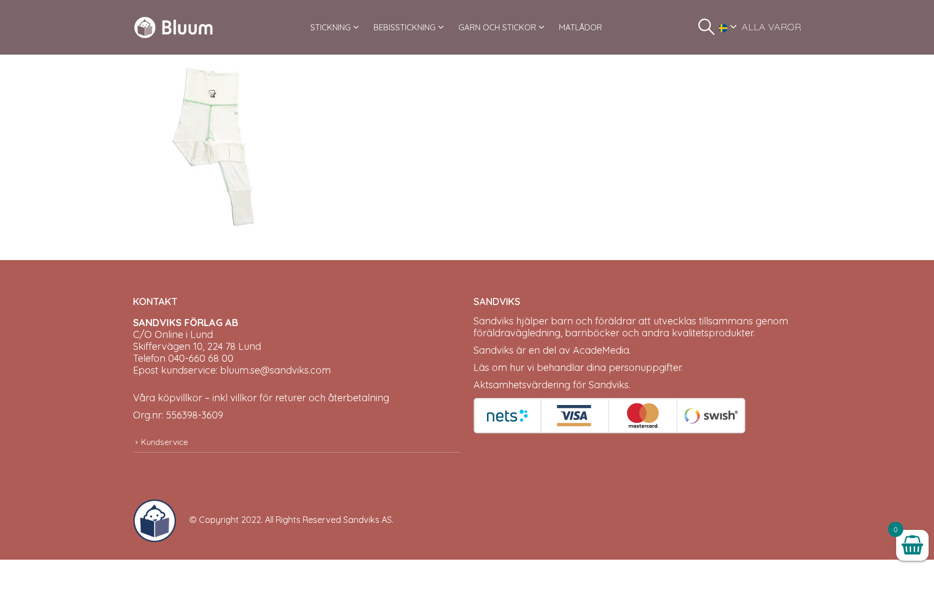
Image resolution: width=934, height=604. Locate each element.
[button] (706, 27)
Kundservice (164, 442)
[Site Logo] (173, 27)
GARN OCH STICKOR (497, 27)
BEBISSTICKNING (404, 27)
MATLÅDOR (580, 27)
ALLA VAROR (771, 27)
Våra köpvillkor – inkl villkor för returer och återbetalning (261, 397)
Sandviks (493, 321)
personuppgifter (645, 367)
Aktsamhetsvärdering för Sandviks (551, 385)
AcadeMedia (601, 350)
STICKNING (330, 27)
